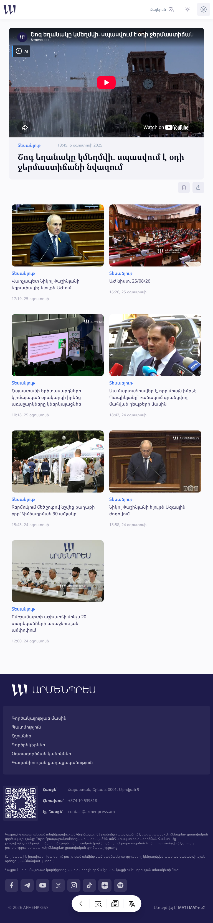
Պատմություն (26, 727)
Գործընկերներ (28, 745)
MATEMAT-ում (191, 907)
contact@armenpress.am (91, 811)
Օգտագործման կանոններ (41, 753)
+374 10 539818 (82, 800)
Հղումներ (21, 736)
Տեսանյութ (29, 145)
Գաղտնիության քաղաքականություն (52, 762)
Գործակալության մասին (39, 718)
